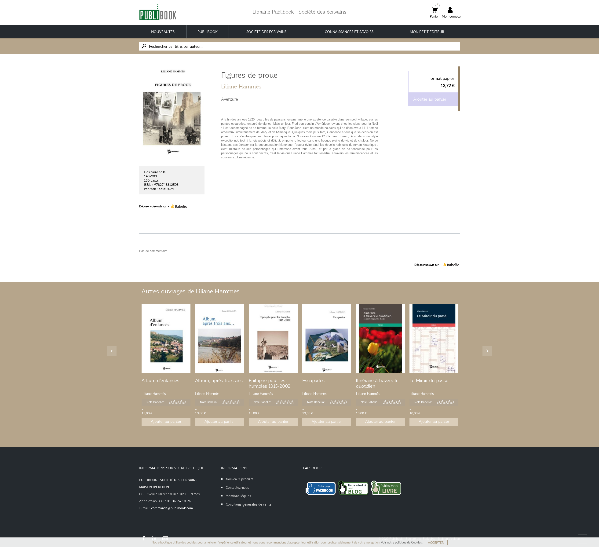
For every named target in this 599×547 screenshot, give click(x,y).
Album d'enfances (160, 380)
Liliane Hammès (241, 87)
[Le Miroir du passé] (433, 338)
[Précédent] (112, 351)
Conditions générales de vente (248, 504)
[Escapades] (326, 338)
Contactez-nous (237, 487)
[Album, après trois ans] (219, 338)
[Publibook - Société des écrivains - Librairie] (157, 12)
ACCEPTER (436, 542)
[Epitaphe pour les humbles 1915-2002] (273, 338)
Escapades (313, 380)
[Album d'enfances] (166, 338)
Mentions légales (238, 496)
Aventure (229, 99)
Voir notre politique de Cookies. (402, 542)
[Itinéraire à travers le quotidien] (380, 338)
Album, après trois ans (219, 380)
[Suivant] (487, 351)
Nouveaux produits (239, 479)
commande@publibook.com (172, 508)
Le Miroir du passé (428, 380)
